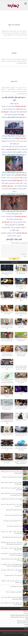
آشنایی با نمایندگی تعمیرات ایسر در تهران (21, 326)
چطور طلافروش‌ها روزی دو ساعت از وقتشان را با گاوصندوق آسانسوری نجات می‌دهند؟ (21, 461)
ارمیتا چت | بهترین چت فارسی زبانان (21, 393)
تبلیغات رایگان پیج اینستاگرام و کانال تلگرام (19, 615)
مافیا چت (26, 624)
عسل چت (26, 626)
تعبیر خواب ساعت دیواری (14, 25)
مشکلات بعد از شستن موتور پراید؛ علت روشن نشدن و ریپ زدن (7, 448)
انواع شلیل (14, 53)
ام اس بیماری (14, 81)
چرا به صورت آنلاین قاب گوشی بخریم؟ (21, 299)
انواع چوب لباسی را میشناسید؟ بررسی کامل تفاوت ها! (21, 272)
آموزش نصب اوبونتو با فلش (6, 298)
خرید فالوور (25, 611)
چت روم (26, 613)
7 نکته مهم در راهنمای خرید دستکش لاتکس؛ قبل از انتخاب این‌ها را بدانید (21, 448)
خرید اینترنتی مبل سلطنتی (22, 622)
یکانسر (26, 619)
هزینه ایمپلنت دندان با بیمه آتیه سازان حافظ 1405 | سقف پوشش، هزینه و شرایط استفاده (7, 381)
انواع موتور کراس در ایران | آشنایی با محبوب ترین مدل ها (7, 339)
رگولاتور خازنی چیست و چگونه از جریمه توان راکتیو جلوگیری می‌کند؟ (7, 273)
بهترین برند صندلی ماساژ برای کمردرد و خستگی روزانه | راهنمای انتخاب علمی (21, 354)
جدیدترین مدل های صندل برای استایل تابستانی (7, 312)
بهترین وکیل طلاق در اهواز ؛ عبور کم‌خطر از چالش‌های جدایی (21, 407)
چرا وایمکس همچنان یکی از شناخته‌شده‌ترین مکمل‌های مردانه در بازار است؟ (7, 408)
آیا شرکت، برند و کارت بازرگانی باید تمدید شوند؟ (21, 339)
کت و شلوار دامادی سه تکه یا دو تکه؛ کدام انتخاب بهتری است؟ (7, 434)
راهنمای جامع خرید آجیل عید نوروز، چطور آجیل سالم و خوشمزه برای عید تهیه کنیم (7, 354)
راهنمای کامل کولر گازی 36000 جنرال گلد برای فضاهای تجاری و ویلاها (7, 421)
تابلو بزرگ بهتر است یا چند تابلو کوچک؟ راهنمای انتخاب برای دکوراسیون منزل (21, 381)
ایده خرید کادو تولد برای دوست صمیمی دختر (7, 461)
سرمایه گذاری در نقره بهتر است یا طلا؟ (7, 285)
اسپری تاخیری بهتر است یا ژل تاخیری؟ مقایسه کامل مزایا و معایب (7, 327)
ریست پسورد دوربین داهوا (22, 621)
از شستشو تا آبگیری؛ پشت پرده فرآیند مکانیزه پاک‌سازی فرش (21, 434)
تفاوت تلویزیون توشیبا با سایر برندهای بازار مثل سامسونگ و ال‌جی (21, 313)
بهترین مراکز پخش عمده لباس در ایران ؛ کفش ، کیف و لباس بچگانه (7, 367)
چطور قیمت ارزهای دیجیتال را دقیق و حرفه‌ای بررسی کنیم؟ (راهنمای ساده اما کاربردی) (21, 367)
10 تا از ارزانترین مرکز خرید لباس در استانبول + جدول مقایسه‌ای (21, 286)
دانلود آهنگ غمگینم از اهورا (21, 420)
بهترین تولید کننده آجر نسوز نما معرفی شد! (7, 395)
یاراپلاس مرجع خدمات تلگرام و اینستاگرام (19, 617)
